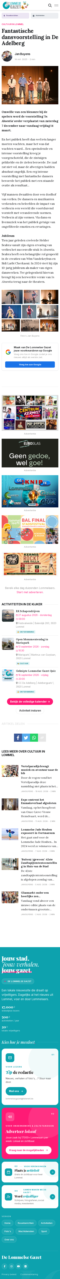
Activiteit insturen (30, 710)
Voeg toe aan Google (30, 364)
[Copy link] (42, 738)
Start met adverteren (29, 592)
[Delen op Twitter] (26, 738)
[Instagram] (11, 1266)
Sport (44, 1231)
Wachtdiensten (26, 1231)
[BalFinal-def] (30, 529)
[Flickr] (25, 1266)
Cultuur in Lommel (13, 24)
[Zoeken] (50, 5)
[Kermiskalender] (30, 413)
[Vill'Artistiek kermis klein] (30, 564)
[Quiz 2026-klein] (30, 491)
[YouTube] (18, 1266)
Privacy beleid (9, 1274)
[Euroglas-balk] (30, 453)
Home (7, 1223)
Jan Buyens (22, 54)
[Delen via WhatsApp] (34, 738)
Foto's (7, 1231)
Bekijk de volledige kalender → (30, 701)
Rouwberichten (26, 1223)
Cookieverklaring (29, 1274)
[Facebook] (4, 1266)
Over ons (9, 1239)
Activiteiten (46, 1223)
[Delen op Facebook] (18, 738)
